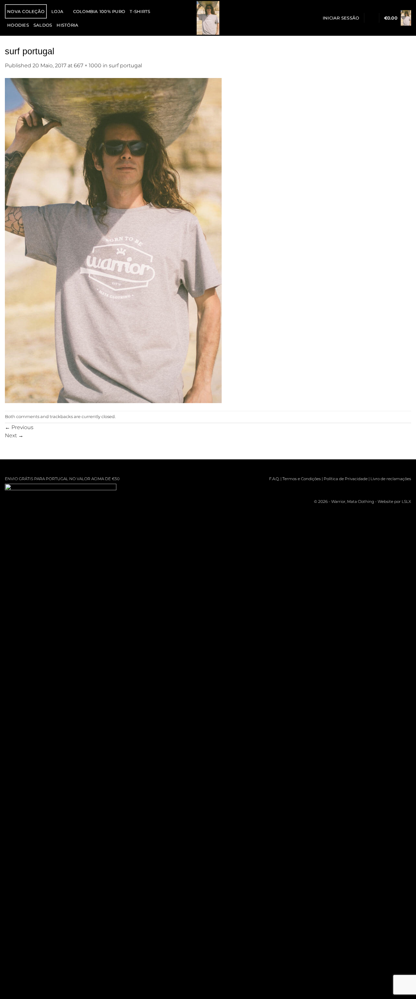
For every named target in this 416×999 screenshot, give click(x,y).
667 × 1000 (87, 65)
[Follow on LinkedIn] (397, 488)
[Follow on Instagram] (369, 488)
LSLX (406, 501)
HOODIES (18, 25)
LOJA (57, 11)
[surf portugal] (113, 240)
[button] (341, 17)
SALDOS (42, 25)
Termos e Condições (301, 478)
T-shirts (140, 11)
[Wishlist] (371, 18)
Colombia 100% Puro (99, 11)
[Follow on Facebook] (360, 488)
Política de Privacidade (346, 478)
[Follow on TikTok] (378, 488)
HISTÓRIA (67, 25)
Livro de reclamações (390, 478)
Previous (19, 427)
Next (14, 435)
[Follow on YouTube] (406, 488)
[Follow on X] (387, 488)
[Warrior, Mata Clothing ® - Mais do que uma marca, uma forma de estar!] (208, 18)
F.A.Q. (274, 478)
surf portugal (125, 65)
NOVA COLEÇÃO (26, 11)
